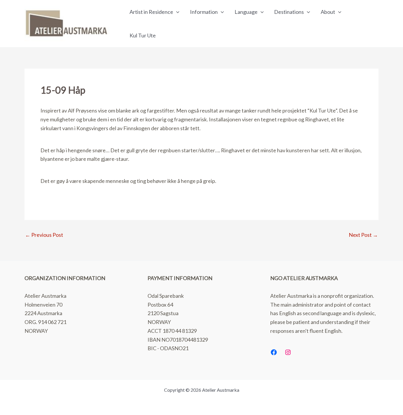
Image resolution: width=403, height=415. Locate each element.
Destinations (289, 12)
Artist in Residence (151, 12)
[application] (176, 12)
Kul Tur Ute (143, 35)
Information (204, 12)
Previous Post (44, 234)
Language (246, 12)
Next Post (363, 234)
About (328, 12)
